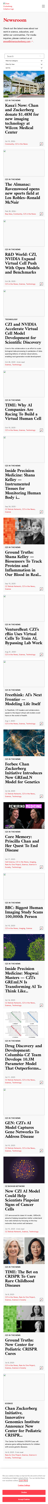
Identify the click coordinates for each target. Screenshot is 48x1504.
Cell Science (10, 862)
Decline (24, 1492)
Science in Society (19, 1300)
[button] (24, 61)
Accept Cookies (24, 1499)
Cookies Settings (24, 1485)
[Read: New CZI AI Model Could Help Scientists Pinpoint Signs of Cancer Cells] (24, 1195)
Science (22, 284)
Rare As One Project (13, 864)
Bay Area (8, 214)
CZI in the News (21, 144)
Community (9, 144)
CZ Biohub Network (13, 509)
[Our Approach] (9, 6)
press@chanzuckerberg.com (17, 41)
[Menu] (43, 6)
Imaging (33, 862)
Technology (30, 284)
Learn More (23, 1481)
